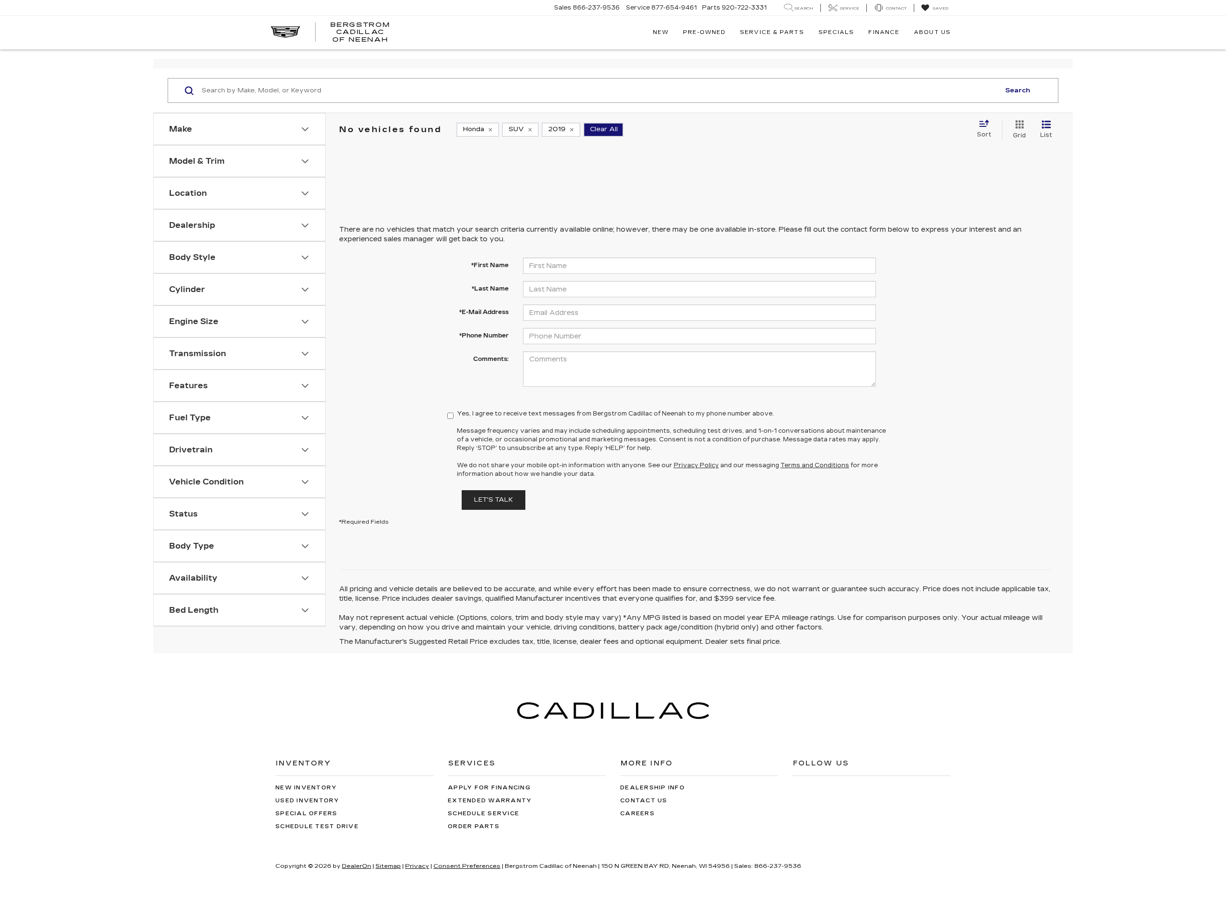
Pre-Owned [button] (704, 32)
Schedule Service (483, 813)
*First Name (490, 265)
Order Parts (473, 826)
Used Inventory (307, 801)
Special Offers (306, 813)
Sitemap (388, 866)
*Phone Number (484, 335)
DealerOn (356, 866)
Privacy (417, 866)
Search (1017, 90)
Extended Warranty (490, 801)
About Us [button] (932, 32)
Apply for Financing (489, 788)
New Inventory (306, 788)
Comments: (491, 359)
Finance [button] (883, 32)
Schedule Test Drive (317, 826)
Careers (637, 813)
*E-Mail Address (484, 312)
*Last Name (490, 288)
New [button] (661, 32)
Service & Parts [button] (772, 32)
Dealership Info (652, 788)
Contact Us (644, 801)
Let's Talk (493, 500)
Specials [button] (836, 32)
